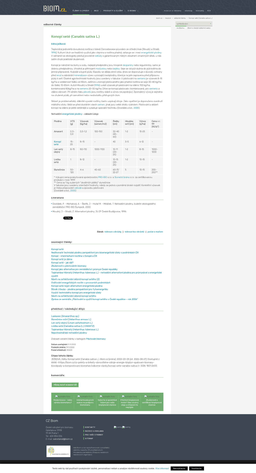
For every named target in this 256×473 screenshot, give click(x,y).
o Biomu (132, 10)
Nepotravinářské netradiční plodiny (69, 332)
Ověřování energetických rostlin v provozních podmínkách (80, 282)
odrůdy (98, 56)
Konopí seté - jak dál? (62, 262)
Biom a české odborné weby (199, 28)
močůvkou (101, 68)
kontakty (200, 10)
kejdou (116, 68)
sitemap (188, 10)
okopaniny (128, 65)
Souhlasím (197, 468)
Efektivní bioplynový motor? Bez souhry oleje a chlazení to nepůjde (129, 403)
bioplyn (168, 18)
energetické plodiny (151, 52)
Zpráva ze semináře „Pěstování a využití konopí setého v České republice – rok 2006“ (94, 299)
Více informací (162, 468)
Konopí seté (57, 143)
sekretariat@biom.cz (63, 439)
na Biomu (180, 28)
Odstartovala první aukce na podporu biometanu (85, 402)
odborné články (180, 18)
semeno (141, 78)
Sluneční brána (121, 177)
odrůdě (78, 188)
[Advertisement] (193, 49)
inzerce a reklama (172, 10)
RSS (209, 10)
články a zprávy (81, 10)
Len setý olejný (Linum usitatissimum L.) (72, 323)
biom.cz (159, 18)
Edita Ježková (58, 43)
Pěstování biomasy (96, 339)
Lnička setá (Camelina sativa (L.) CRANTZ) (72, 326)
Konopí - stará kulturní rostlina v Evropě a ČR (74, 256)
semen (101, 104)
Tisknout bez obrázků (134, 231)
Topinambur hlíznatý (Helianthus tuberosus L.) (75, 329)
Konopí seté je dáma (61, 259)
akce (96, 10)
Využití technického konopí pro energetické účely (76, 292)
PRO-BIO (102, 177)
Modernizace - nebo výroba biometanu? (62, 401)
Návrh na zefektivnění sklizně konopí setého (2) (75, 279)
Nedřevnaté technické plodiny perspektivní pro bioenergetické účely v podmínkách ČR (95, 252)
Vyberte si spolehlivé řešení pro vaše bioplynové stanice (107, 402)
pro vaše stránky (94, 435)
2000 (136, 108)
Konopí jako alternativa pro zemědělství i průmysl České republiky (84, 269)
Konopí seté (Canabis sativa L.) (200, 18)
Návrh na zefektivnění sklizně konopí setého (73, 296)
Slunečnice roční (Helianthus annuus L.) (71, 319)
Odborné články (53, 24)
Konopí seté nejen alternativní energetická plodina (76, 286)
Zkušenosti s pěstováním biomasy (68, 266)
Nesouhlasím (179, 468)
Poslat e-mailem (155, 231)
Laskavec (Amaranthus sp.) (65, 316)
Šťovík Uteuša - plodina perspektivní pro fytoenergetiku (79, 289)
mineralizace (80, 75)
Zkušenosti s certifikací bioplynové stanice (152, 402)
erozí (59, 75)
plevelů (87, 92)
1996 (53, 52)
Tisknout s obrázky (113, 231)
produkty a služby (113, 10)
